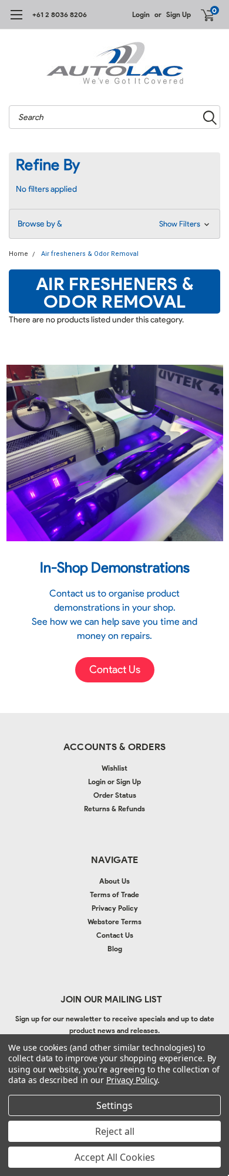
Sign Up (178, 14)
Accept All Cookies (115, 1157)
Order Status (114, 795)
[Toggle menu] (16, 20)
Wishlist (114, 768)
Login (141, 14)
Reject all (114, 1131)
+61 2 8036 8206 (59, 14)
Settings (114, 1105)
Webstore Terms (114, 921)
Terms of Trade (114, 894)
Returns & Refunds (114, 808)
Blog (114, 948)
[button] (114, 224)
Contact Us (114, 935)
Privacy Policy (115, 908)
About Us (114, 881)
